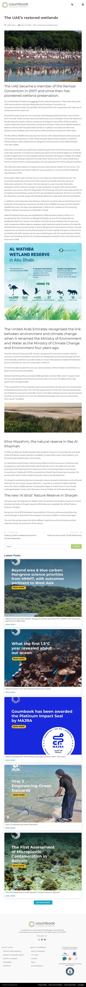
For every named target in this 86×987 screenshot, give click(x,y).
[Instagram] (39, 940)
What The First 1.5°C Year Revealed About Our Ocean (28, 689)
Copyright (81, 985)
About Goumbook (38, 951)
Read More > (10, 624)
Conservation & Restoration (47, 25)
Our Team (34, 955)
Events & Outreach (10, 958)
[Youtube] (45, 940)
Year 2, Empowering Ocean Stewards (21, 825)
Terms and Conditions (55, 985)
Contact (34, 958)
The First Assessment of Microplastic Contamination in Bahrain (32, 892)
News (33, 962)
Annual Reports (37, 966)
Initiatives (6, 966)
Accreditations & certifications (70, 948)
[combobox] (37, 546)
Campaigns (7, 962)
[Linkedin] (42, 940)
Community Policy (70, 985)
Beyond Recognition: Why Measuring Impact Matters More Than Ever (35, 757)
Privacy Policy (42, 985)
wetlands (34, 101)
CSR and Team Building (12, 951)
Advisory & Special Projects (13, 955)
